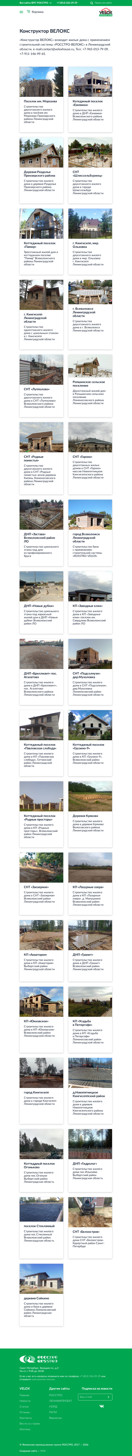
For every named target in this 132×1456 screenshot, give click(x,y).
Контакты (26, 1418)
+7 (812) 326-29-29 (67, 3)
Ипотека (25, 1429)
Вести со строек (30, 1423)
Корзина (37, 12)
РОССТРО (55, 1395)
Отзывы (25, 1412)
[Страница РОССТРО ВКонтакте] (102, 1406)
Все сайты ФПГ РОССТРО (34, 3)
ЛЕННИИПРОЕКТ (60, 1401)
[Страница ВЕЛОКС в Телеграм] (110, 1406)
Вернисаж (55, 1418)
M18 (42, 1451)
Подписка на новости (97, 1388)
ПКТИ (53, 1412)
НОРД (53, 1406)
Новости (25, 1401)
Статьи (24, 1406)
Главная (24, 1395)
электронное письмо (43, 1379)
